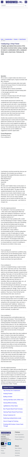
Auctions (17, 455)
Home (2, 39)
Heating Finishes (7, 393)
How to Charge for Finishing (10, 421)
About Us (17, 450)
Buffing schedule (7, 396)
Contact (3, 453)
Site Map (3, 448)
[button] (2, 443)
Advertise (17, 453)
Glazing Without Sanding (10, 402)
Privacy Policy (18, 439)
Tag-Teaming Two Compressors (11, 390)
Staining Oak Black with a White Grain (13, 399)
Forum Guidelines (19, 437)
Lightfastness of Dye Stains (10, 405)
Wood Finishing (22, 39)
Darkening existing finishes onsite (12, 418)
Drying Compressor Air (9, 415)
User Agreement (19, 434)
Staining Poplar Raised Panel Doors (13, 412)
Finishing (16, 39)
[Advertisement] (14, 23)
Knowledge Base (8, 39)
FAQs (2, 450)
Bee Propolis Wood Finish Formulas (13, 409)
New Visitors (18, 448)
